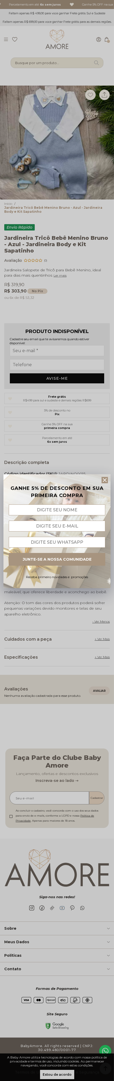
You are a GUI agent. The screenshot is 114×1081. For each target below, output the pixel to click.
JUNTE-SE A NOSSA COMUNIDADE (57, 559)
